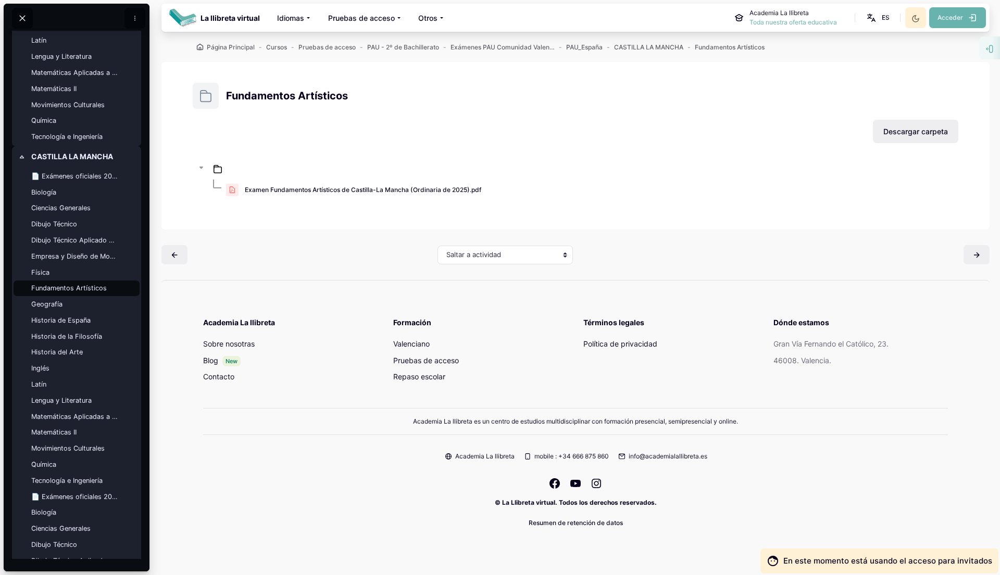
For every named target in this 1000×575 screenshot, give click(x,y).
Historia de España (61, 320)
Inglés (40, 368)
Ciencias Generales (61, 208)
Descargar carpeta (915, 131)
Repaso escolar (419, 376)
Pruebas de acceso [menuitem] (361, 18)
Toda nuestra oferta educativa (793, 22)
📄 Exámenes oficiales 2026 (74, 497)
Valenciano (411, 343)
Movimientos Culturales (68, 105)
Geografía (47, 304)
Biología (43, 192)
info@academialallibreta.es (668, 456)
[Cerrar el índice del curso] (22, 18)
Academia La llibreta (485, 456)
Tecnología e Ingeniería (67, 136)
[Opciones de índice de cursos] (134, 18)
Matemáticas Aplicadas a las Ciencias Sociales (74, 72)
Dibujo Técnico (54, 224)
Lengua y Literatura (61, 56)
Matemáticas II (54, 89)
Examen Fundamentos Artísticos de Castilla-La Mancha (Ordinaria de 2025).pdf (363, 190)
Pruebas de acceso (426, 360)
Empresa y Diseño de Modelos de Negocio (74, 256)
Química (43, 120)
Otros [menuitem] (428, 18)
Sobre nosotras (229, 343)
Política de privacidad (620, 343)
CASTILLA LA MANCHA (72, 156)
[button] (877, 17)
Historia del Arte (57, 352)
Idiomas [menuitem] (290, 18)
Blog (210, 360)
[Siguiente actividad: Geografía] (977, 254)
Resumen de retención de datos (576, 523)
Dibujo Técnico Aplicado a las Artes (74, 240)
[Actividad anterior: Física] (174, 254)
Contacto (218, 376)
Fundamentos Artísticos (69, 288)
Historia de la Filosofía (66, 336)
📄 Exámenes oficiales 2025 (74, 176)
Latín (38, 40)
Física (40, 272)
